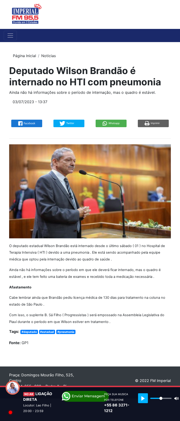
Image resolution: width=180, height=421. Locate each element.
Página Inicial (24, 55)
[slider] (161, 398)
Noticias (48, 55)
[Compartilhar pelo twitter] (68, 123)
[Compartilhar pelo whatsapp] (111, 123)
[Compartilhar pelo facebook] (26, 123)
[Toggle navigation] (167, 14)
